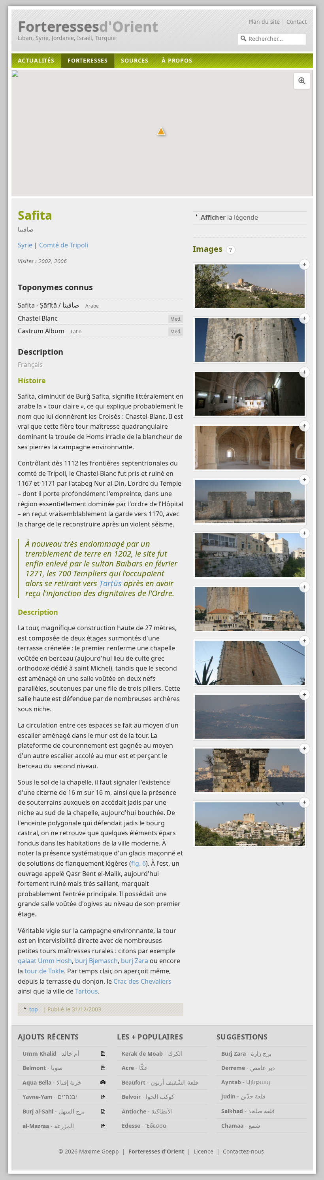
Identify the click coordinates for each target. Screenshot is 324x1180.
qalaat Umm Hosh (45, 960)
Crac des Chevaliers (142, 981)
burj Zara (134, 960)
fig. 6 (138, 863)
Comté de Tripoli (63, 245)
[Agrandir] (302, 81)
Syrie (25, 245)
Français (30, 364)
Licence (203, 1151)
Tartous (86, 991)
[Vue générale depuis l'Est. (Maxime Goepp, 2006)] (250, 288)
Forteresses (88, 26)
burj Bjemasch (96, 960)
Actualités (36, 60)
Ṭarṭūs (110, 583)
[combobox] (272, 38)
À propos (177, 60)
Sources (135, 60)
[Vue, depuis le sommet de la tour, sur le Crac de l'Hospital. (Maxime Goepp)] (250, 718)
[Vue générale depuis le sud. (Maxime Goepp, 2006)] (250, 826)
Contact (296, 21)
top (33, 1009)
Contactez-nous (243, 1151)
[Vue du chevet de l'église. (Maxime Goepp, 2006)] (250, 664)
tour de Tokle (44, 971)
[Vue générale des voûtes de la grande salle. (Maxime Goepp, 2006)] (250, 449)
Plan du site (264, 21)
